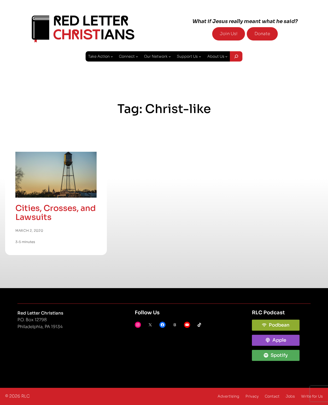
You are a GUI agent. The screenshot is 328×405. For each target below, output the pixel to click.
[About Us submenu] (226, 56)
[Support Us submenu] (200, 56)
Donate (262, 33)
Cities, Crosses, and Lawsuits (55, 213)
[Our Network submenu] (170, 56)
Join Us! (228, 33)
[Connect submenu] (137, 56)
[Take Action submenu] (112, 56)
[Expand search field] (236, 56)
